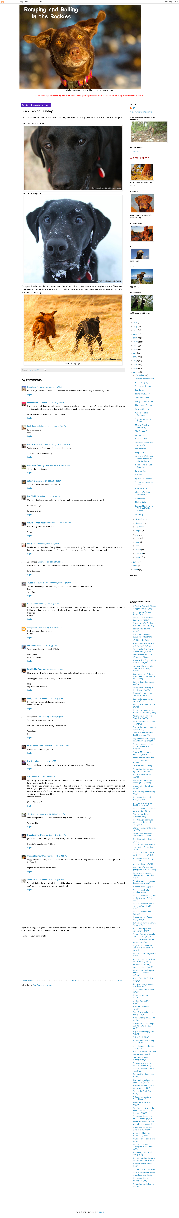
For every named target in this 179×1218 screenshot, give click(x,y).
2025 (135, 326)
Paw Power (140, 390)
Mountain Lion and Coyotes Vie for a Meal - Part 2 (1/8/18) (144, 897)
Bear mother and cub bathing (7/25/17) (141, 1058)
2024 (135, 330)
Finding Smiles (141, 502)
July (137, 534)
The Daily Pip (33, 814)
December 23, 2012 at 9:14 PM (58, 583)
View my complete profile (141, 112)
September (140, 527)
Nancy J (30, 544)
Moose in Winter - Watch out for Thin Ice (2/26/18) (143, 854)
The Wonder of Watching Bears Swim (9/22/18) (143, 618)
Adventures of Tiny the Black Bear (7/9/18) (142, 717)
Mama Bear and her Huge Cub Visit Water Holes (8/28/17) (143, 1025)
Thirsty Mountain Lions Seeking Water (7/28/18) (142, 694)
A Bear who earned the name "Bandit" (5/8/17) (142, 1128)
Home (73, 980)
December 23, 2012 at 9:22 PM (47, 604)
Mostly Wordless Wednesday (142, 426)
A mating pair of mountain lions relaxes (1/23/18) (144, 882)
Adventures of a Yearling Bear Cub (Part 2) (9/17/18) (143, 624)
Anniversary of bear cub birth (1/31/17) (142, 1153)
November (140, 519)
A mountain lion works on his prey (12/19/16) (143, 1179)
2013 (135, 368)
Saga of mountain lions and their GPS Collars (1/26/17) (144, 1159)
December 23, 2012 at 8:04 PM (50, 562)
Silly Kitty (139, 514)
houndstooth (32, 402)
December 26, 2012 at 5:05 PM (51, 879)
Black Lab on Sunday (143, 405)
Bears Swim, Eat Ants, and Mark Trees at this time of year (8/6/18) (144, 676)
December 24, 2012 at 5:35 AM (51, 698)
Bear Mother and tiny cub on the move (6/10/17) (143, 1086)
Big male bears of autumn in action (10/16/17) (143, 985)
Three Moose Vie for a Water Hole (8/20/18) (142, 656)
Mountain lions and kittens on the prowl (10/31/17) (144, 960)
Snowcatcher (32, 879)
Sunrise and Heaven (143, 386)
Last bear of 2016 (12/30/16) (144, 1169)
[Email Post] (45, 370)
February (139, 553)
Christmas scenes (142, 397)
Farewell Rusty (141, 471)
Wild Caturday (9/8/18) (142, 640)
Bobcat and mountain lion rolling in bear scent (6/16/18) (143, 760)
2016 (135, 357)
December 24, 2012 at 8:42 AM (56, 746)
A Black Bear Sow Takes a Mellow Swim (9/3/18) (143, 644)
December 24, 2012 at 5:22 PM (54, 856)
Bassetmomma (33, 835)
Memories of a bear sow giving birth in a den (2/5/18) (144, 868)
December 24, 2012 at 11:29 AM (43, 761)
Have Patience (141, 488)
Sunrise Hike (140, 435)
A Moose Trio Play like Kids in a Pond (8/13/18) (144, 661)
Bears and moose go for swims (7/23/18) (143, 700)
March (138, 549)
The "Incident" (141, 431)
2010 (135, 566)
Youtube (136, 151)
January (139, 557)
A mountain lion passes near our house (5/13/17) (142, 1117)
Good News (140, 498)
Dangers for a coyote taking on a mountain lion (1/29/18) (143, 875)
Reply (29, 394)
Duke (29, 645)
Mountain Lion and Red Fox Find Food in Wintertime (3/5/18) (144, 847)
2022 (135, 334)
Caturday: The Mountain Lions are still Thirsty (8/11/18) (143, 668)
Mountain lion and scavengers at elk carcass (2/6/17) (143, 1146)
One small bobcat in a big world (144, 443)
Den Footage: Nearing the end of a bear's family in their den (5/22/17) (143, 1110)
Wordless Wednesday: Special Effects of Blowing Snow (144, 458)
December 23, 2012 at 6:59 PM (48, 481)
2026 (135, 322)
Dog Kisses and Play (143, 452)
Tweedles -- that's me (36, 583)
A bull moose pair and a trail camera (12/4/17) (142, 929)
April (138, 546)
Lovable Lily (32, 669)
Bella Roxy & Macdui (35, 444)
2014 (135, 364)
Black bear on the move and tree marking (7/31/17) (144, 1053)
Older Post (119, 980)
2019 (135, 345)
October (139, 523)
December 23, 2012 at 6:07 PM (53, 426)
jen (28, 761)
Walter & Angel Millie (36, 523)
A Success (139, 474)
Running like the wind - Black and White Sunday (144, 508)
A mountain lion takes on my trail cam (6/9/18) (143, 770)
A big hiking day (141, 382)
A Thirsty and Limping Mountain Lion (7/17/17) (142, 1064)
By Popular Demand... (144, 478)
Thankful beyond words (145, 378)
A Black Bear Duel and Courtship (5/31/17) (142, 1098)
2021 (135, 338)
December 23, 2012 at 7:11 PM (48, 496)
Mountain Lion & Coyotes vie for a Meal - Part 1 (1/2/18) (143, 905)
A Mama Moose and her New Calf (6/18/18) (143, 753)
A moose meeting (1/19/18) (143, 886)
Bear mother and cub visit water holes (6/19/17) (143, 1081)
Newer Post (27, 980)
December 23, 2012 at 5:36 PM (49, 387)
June (138, 538)
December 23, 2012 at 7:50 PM (46, 544)
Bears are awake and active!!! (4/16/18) (141, 815)
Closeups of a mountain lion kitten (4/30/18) (142, 804)
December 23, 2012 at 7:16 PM (58, 523)
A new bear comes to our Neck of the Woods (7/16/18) (144, 711)
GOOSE (30, 604)
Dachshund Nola (34, 426)
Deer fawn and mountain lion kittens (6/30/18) (143, 734)
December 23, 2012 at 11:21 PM (50, 627)
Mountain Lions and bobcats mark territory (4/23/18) (144, 809)
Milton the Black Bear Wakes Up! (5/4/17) (142, 1134)
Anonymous (32, 627)
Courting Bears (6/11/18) (142, 766)
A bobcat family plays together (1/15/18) (142, 891)
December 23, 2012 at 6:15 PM (57, 444)
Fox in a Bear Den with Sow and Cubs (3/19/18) (142, 834)
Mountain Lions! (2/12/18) (143, 864)
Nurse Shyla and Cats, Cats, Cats (144, 466)
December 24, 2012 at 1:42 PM (52, 814)
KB (134, 108)
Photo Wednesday (142, 394)
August (139, 530)
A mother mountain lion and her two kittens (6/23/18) (143, 746)
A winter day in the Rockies (143, 420)
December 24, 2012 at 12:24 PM (43, 777)
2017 (135, 353)
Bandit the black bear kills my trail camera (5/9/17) (143, 1123)
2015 (135, 360)
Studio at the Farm (35, 746)
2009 (135, 569)
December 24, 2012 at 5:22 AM (50, 669)
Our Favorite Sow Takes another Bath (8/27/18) (143, 650)
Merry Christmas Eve (144, 401)
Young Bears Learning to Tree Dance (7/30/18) (143, 688)
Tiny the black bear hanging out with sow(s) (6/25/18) (144, 739)
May (138, 542)
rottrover (31, 481)
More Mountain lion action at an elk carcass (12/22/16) (144, 1173)
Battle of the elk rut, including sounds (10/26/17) (143, 966)
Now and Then (141, 439)
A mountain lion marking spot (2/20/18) (143, 859)
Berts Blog (31, 387)
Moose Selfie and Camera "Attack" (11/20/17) (143, 941)
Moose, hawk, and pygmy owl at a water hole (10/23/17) (143, 972)
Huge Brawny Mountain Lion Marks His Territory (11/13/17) (143, 947)
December (140, 375)
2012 (135, 372)
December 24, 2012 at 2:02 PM (53, 835)
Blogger (100, 1212)
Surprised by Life (142, 409)
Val (28, 777)
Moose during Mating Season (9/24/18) (142, 613)
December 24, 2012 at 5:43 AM (50, 716)
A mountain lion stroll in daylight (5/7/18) (143, 798)
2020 (135, 341)
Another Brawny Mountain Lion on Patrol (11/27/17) (144, 935)
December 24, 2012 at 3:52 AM (44, 645)
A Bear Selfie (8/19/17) (141, 1037)
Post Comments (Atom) (42, 985)
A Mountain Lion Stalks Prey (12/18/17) (142, 918)
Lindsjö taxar (32, 698)
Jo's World (31, 496)
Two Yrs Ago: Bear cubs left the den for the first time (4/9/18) (143, 822)
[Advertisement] (73, 958)
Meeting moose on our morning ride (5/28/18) (142, 781)
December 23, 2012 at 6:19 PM (57, 465)
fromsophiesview (34, 856)
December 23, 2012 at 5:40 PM (51, 402)
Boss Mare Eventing (35, 465)
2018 (135, 349)
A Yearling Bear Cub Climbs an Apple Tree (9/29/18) (144, 607)
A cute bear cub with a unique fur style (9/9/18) (142, 635)
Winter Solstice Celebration (141, 414)
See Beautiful (140, 449)
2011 (135, 562)
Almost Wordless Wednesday (142, 493)
